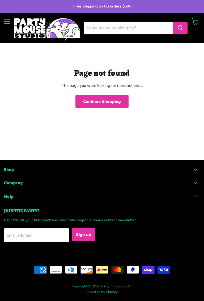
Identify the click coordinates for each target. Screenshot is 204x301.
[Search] (180, 28)
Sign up (83, 235)
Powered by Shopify (102, 292)
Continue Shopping (102, 101)
